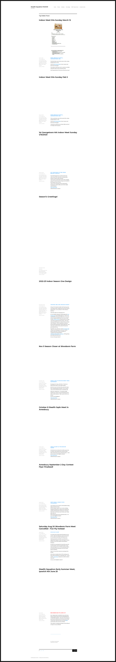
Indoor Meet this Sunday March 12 (55, 20)
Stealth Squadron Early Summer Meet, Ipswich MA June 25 (57, 570)
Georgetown (41, 62)
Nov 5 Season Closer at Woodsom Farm (57, 346)
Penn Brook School (43, 63)
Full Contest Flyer (57, 64)
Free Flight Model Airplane (43, 61)
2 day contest (41, 504)
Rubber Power (41, 64)
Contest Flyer (55, 556)
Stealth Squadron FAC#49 (39, 7)
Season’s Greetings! (48, 197)
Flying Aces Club (43, 60)
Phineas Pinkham (41, 272)
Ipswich (40, 617)
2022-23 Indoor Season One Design (55, 281)
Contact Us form (56, 319)
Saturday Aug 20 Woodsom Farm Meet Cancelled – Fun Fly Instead (57, 527)
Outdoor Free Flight (42, 507)
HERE (67, 620)
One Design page (66, 328)
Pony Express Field (43, 618)
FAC (39, 270)
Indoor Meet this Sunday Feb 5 (53, 77)
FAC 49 (40, 60)
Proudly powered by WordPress (44, 657)
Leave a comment (41, 66)
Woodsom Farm (41, 388)
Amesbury (40, 383)
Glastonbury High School (42, 309)
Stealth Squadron (43, 273)
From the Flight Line (42, 59)
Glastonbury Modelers (42, 310)
